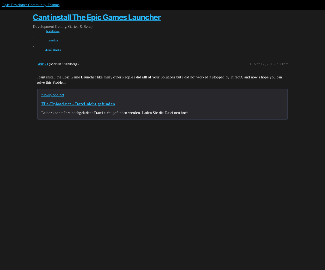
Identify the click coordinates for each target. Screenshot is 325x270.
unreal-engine (53, 49)
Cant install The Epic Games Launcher (97, 17)
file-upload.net (52, 95)
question (53, 40)
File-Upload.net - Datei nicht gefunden (78, 103)
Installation (52, 31)
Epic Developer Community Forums (30, 5)
